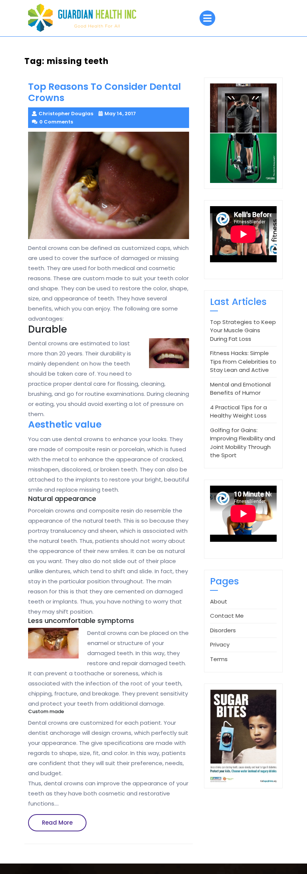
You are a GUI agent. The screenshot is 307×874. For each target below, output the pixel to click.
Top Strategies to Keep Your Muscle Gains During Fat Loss (243, 330)
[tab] (207, 18)
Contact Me (227, 616)
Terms (219, 659)
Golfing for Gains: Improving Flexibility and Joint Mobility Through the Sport (242, 442)
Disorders (223, 630)
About (218, 601)
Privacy (220, 644)
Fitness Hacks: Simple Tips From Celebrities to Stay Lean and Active (243, 361)
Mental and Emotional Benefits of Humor (240, 389)
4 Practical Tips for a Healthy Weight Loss (238, 411)
